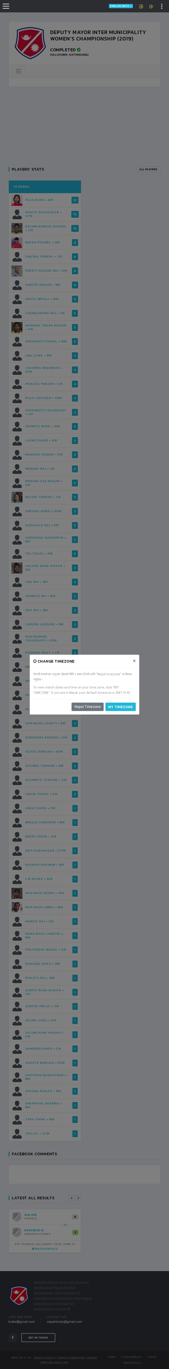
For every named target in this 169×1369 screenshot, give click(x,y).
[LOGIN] (141, 7)
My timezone (120, 706)
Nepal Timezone (87, 707)
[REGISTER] (151, 7)
